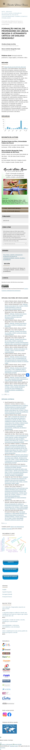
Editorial (25, 304)
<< (2, 394)
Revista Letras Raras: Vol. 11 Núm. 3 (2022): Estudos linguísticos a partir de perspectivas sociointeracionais (16, 307)
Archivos (9, 11)
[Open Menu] (4, 3)
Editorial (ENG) (9, 349)
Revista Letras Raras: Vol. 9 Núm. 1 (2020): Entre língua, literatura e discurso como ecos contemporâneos (16, 316)
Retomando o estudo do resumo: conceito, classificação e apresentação (13, 620)
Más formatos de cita (9, 243)
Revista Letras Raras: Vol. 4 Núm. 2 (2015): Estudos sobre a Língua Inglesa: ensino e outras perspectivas (16, 451)
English (4, 589)
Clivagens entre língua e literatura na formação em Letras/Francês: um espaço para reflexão (16, 456)
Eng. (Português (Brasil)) (12, 211)
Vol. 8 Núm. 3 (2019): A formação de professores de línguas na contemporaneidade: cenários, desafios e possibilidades (14, 16)
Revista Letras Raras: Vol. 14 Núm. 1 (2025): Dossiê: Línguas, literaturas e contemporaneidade (16, 507)
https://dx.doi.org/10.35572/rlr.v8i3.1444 (15, 67)
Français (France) (7, 596)
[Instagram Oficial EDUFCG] (1, 743)
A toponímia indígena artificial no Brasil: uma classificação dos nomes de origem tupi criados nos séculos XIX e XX (15, 614)
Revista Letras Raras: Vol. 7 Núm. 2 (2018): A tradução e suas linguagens (16, 325)
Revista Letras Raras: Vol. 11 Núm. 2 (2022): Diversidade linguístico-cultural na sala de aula (16, 518)
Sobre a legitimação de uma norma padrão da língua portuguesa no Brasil (14, 631)
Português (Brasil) (7, 594)
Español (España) (7, 592)
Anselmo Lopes (14, 746)
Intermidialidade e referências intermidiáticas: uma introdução (11, 626)
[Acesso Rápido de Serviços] (0, 743)
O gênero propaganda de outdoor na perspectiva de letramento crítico (15, 504)
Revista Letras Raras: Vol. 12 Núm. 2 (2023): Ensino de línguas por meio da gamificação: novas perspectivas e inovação (16, 411)
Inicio (3, 11)
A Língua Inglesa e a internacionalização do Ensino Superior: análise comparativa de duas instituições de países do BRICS (16, 437)
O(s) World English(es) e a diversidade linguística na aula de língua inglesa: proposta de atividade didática (16, 514)
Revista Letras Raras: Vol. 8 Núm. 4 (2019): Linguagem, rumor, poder (16, 482)
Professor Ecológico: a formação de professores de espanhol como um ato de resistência (16, 478)
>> (8, 394)
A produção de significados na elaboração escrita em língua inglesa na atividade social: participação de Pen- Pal (16, 446)
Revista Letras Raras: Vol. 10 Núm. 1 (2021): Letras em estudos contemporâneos (16, 333)
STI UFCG (2, 747)
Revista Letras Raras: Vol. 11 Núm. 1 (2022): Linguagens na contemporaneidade (16, 441)
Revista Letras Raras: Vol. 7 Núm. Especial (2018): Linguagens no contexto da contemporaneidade (16, 379)
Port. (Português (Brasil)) (12, 208)
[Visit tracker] (9, 733)
